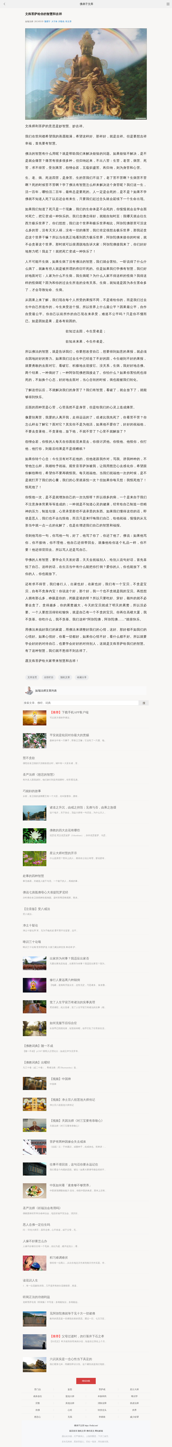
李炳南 (102, 1417)
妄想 (70, 1389)
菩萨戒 (102, 1389)
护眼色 (61, 21)
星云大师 (134, 1389)
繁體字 (47, 21)
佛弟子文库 (86, 4)
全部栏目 (48, 677)
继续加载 (86, 1381)
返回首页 (73, 1431)
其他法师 (70, 1403)
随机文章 (65, 677)
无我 (70, 1417)
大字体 (54, 21)
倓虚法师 (134, 1403)
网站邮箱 (99, 1431)
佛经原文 (90, 1431)
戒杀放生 (37, 1396)
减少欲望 (134, 1417)
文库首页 (32, 677)
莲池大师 (70, 1396)
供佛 (37, 1410)
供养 (134, 1410)
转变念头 (102, 1410)
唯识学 (134, 1396)
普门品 (37, 1389)
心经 (70, 1410)
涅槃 (37, 1403)
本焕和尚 (102, 1396)
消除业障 (102, 1403)
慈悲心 (37, 1417)
